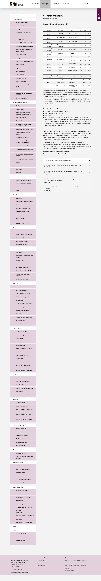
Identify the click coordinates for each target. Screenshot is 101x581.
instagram (98, 16)
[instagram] (99, 14)
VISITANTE (66, 4)
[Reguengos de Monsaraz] (20, 4)
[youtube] (99, 18)
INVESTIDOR (56, 4)
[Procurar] (89, 4)
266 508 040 (74, 101)
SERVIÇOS (45, 4)
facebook (98, 12)
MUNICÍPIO (35, 4)
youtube (98, 20)
